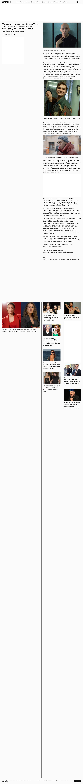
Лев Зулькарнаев (67, 252)
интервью (59, 252)
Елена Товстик (64, 2)
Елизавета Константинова (55, 250)
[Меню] (80, 2)
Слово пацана (50, 252)
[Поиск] (77, 2)
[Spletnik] (6, 2)
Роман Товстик (20, 2)
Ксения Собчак (31, 2)
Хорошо (78, 781)
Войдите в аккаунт (48, 259)
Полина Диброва (42, 2)
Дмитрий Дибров (53, 2)
